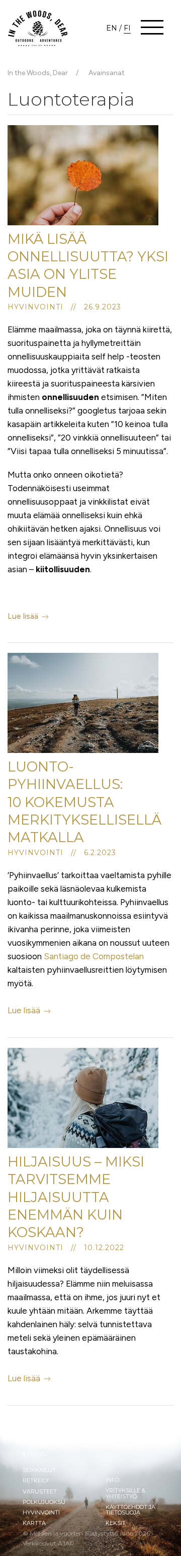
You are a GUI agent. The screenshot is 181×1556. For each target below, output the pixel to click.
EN (111, 28)
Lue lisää (24, 616)
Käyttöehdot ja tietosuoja (130, 1509)
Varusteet (40, 1491)
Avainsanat (106, 73)
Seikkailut (39, 1469)
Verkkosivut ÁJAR (48, 1543)
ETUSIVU (35, 1453)
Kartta (34, 1522)
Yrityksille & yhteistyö (125, 1493)
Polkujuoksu (44, 1501)
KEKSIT (116, 1522)
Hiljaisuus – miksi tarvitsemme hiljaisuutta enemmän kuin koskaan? (76, 1197)
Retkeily (36, 1480)
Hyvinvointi (41, 1512)
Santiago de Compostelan (94, 956)
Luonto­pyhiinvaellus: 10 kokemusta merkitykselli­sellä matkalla (84, 802)
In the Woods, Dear (38, 73)
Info (112, 1479)
